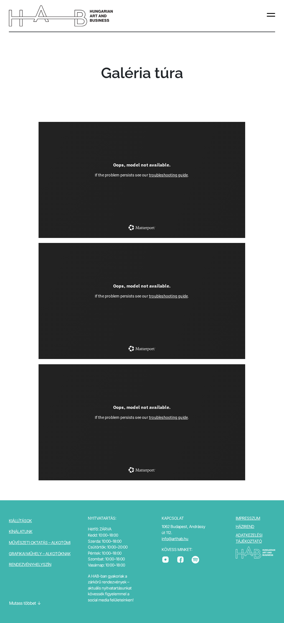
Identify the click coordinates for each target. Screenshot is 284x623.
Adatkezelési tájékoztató (249, 538)
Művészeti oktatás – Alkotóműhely (45, 542)
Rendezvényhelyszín (30, 564)
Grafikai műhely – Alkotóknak (40, 553)
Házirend (245, 526)
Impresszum (248, 518)
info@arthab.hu (175, 538)
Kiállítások (20, 520)
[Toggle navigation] (271, 16)
